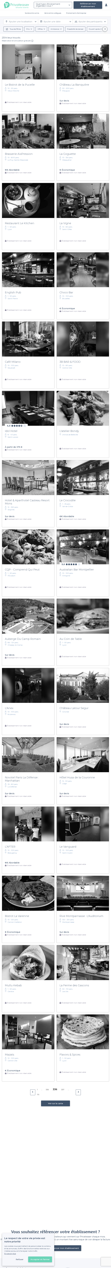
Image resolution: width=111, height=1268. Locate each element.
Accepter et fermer (40, 1259)
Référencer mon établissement (88, 4)
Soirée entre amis (32, 13)
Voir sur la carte (55, 1103)
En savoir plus (10, 1253)
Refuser (19, 1259)
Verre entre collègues (52, 13)
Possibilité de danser (75, 29)
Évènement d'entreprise (76, 13)
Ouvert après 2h (95, 29)
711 (38, 1094)
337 (62, 1089)
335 (47, 1089)
